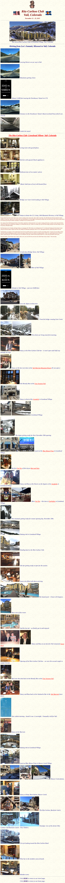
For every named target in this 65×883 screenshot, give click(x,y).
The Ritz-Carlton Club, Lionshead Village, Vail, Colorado (32, 135)
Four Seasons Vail (40, 383)
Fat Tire (19, 468)
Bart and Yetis (35, 468)
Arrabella (54, 484)
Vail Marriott (55, 694)
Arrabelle (36, 399)
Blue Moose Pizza (48, 451)
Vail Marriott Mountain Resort (41, 368)
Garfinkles (52, 501)
